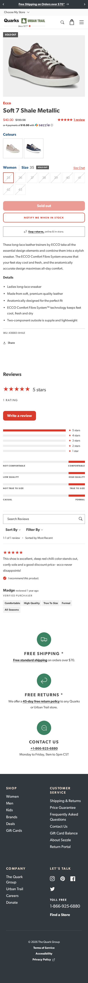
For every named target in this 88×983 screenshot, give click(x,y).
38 (45, 179)
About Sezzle (60, 840)
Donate (12, 902)
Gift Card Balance (64, 833)
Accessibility (44, 953)
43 (22, 191)
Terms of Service (44, 948)
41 (81, 179)
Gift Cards (14, 830)
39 (57, 179)
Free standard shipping (30, 660)
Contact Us (58, 826)
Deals (10, 823)
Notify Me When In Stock (44, 217)
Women (12, 796)
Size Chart (79, 167)
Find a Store (60, 914)
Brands (11, 817)
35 (10, 179)
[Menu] (81, 22)
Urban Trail (14, 889)
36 (22, 179)
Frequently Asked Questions (64, 817)
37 (33, 179)
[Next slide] (84, 4)
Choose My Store (14, 12)
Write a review (19, 415)
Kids (9, 810)
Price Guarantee (63, 807)
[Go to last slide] (3, 4)
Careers (12, 895)
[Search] (62, 22)
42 (10, 191)
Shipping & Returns (65, 801)
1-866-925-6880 (65, 906)
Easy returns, (36, 231)
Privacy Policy (42, 959)
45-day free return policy (41, 701)
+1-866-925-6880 (44, 748)
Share (11, 343)
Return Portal (60, 846)
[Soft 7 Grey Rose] (13, 148)
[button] (72, 22)
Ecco (7, 103)
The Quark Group (14, 879)
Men (9, 803)
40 (69, 179)
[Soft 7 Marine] (34, 148)
